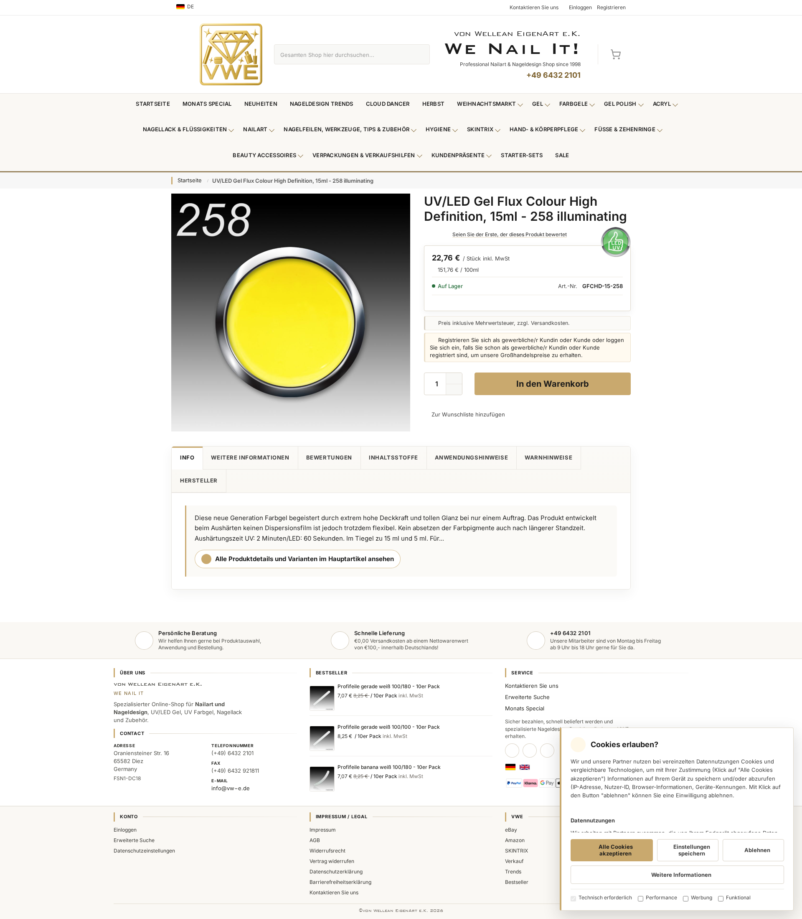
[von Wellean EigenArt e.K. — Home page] (231, 54)
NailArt (255, 129)
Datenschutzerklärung (336, 871)
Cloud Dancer (388, 103)
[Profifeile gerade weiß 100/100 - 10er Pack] (322, 738)
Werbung (701, 897)
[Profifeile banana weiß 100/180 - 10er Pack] (322, 778)
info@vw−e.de (230, 788)
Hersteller (199, 480)
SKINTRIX (516, 851)
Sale (562, 155)
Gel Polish (620, 103)
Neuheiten (260, 103)
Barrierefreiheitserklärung (340, 882)
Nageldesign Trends (321, 103)
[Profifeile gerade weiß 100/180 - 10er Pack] (322, 698)
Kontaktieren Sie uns (531, 685)
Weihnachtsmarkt (486, 103)
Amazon (515, 840)
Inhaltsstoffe (393, 457)
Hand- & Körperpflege (544, 129)
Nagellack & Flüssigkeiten (185, 129)
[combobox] (342, 54)
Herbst (433, 103)
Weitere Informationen (250, 457)
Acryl (662, 103)
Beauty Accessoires (264, 155)
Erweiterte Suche (527, 697)
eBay (511, 830)
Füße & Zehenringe (624, 129)
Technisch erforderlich (605, 897)
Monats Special (207, 103)
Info (187, 457)
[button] (454, 389)
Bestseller (516, 882)
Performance (661, 897)
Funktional (738, 897)
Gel (537, 103)
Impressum (323, 830)
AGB (315, 840)
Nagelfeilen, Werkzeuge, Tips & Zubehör (346, 129)
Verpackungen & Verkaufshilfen (363, 155)
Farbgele (573, 103)
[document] (677, 819)
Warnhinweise (548, 457)
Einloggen (125, 830)
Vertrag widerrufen (332, 861)
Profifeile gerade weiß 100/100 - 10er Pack (389, 727)
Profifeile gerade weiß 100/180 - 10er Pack (389, 686)
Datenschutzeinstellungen (144, 851)
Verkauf (514, 861)
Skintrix (480, 129)
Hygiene (438, 129)
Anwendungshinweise (471, 457)
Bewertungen (329, 457)
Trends (513, 871)
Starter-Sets (522, 155)
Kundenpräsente (458, 155)
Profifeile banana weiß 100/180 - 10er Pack (389, 767)
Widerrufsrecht (327, 851)
